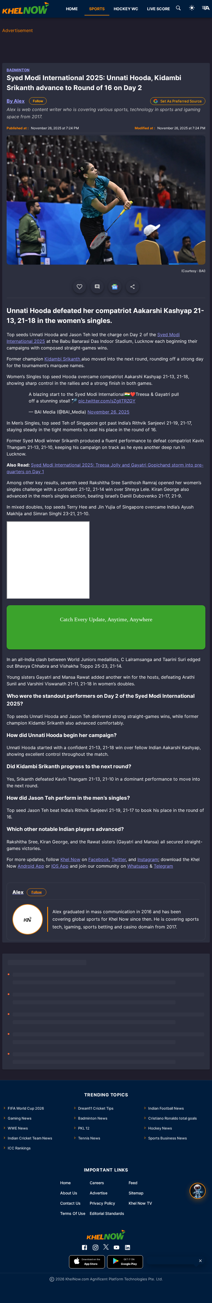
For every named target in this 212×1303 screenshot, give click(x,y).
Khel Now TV (140, 1203)
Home (65, 1182)
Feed (133, 1182)
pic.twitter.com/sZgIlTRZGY (107, 401)
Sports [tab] (97, 8)
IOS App (59, 866)
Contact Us (70, 1203)
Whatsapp (137, 866)
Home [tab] (72, 8)
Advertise (98, 1193)
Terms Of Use (72, 1213)
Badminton (18, 70)
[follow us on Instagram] (95, 1247)
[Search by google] (178, 8)
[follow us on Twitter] (106, 1247)
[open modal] (198, 1191)
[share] (132, 286)
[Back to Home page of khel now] (25, 9)
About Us (68, 1193)
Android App (31, 866)
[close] (200, 1260)
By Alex (16, 101)
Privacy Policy (102, 1203)
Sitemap (136, 1193)
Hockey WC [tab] (126, 8)
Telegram (163, 866)
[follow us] (114, 286)
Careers (97, 1182)
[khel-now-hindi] (205, 9)
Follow (38, 101)
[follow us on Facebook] (84, 1247)
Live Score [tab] (158, 8)
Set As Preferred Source (181, 101)
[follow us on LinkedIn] (127, 1247)
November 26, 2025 (108, 412)
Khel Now (70, 859)
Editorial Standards (107, 1213)
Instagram (147, 859)
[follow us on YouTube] (116, 1247)
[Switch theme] (192, 8)
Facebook (98, 859)
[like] (79, 286)
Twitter (119, 859)
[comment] (97, 286)
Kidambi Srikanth (62, 359)
